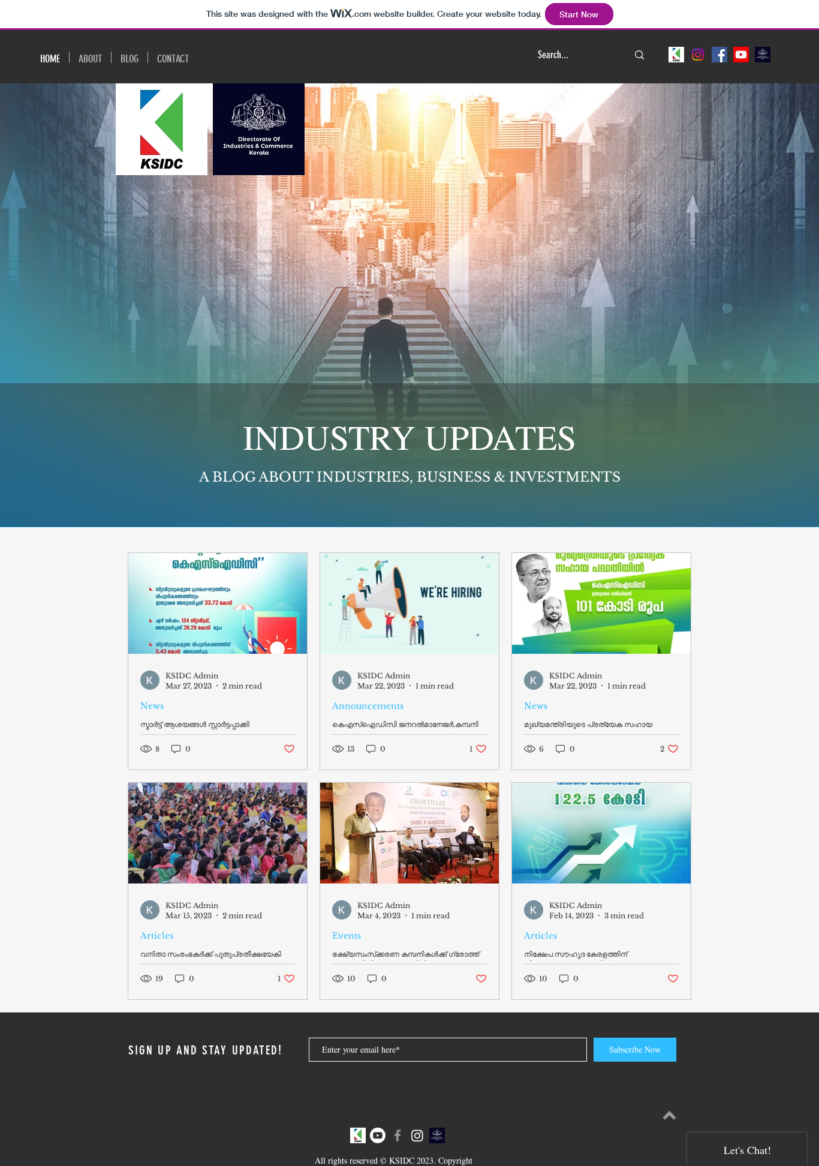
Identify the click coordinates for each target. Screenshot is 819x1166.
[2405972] (358, 1135)
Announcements (368, 706)
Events (346, 936)
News (152, 706)
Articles (156, 936)
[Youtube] (741, 54)
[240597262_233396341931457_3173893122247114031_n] (762, 54)
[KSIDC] (676, 54)
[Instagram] (698, 54)
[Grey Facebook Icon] (397, 1135)
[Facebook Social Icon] (719, 54)
